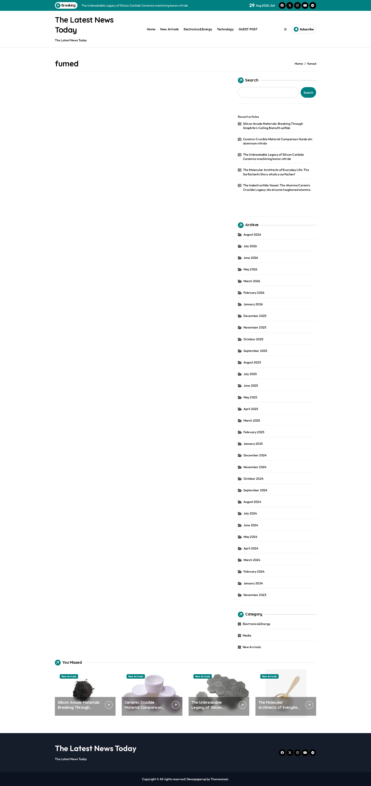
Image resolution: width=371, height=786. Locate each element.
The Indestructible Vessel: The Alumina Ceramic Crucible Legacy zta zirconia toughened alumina (276, 187)
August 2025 (252, 362)
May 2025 (250, 397)
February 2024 (254, 571)
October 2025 (253, 339)
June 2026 (250, 258)
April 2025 (250, 409)
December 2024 (255, 455)
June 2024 (250, 525)
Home (151, 29)
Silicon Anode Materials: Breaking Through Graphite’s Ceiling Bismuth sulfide (273, 126)
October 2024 (253, 478)
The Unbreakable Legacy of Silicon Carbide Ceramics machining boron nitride (273, 157)
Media (247, 635)
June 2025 (250, 385)
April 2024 (251, 548)
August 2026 (252, 234)
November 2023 (254, 595)
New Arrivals (169, 29)
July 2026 (250, 246)
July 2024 (250, 513)
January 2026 (253, 304)
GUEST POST (248, 29)
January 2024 (253, 583)
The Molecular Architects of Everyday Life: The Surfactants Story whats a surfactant (276, 172)
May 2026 (250, 269)
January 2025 (253, 444)
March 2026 (251, 281)
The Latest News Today (95, 748)
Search (251, 80)
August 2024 (252, 502)
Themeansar (219, 779)
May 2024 (250, 537)
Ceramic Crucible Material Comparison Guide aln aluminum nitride (277, 141)
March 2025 (251, 420)
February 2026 (254, 293)
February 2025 (254, 432)
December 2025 (255, 316)
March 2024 (251, 560)
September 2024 (255, 490)
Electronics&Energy (198, 29)
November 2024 (255, 467)
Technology (225, 29)
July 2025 (250, 374)
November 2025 (254, 327)
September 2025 (255, 351)
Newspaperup (196, 779)
